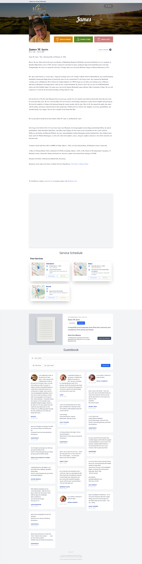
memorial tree (49, 181)
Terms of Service (75, 556)
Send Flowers (63, 297)
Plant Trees (62, 276)
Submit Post (105, 365)
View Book (72, 323)
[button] (38, 267)
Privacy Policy (66, 556)
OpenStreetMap (72, 559)
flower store (73, 181)
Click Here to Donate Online (79, 164)
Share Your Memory (104, 338)
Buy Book (81, 323)
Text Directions (51, 276)
